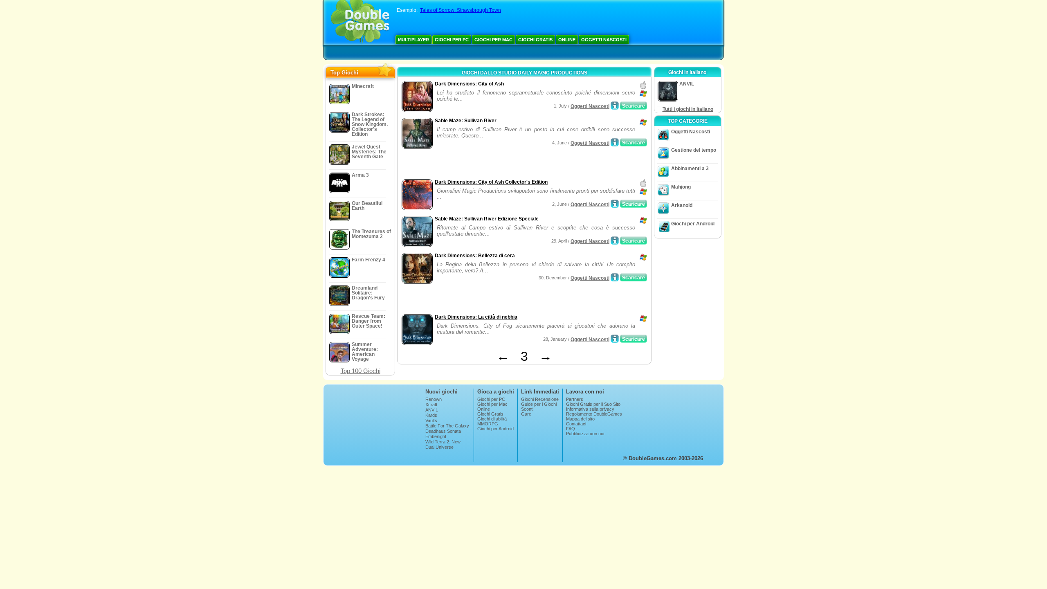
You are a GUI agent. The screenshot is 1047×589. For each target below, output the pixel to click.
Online (566, 39)
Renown (433, 399)
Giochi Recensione (540, 399)
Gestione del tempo (693, 150)
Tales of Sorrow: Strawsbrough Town (460, 10)
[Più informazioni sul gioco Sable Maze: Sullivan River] (615, 142)
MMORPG (487, 423)
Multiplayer (413, 39)
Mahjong (681, 187)
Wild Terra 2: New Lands (443, 444)
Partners (574, 399)
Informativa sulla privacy (590, 409)
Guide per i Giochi (539, 404)
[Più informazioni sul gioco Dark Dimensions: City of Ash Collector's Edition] (615, 204)
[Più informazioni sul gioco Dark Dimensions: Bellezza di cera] (615, 277)
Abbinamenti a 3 (690, 168)
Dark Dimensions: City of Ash (469, 84)
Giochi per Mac (493, 39)
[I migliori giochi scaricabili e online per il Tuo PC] (360, 22)
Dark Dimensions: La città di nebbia (476, 317)
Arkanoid (681, 205)
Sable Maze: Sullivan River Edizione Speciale (487, 219)
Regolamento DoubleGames (594, 413)
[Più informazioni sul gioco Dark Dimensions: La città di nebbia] (615, 339)
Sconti (527, 409)
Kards (431, 415)
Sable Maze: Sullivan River (466, 121)
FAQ (570, 428)
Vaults (431, 420)
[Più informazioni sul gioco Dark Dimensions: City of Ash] (615, 105)
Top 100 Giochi (360, 370)
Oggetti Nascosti (604, 39)
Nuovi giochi (441, 392)
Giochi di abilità (492, 418)
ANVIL (431, 409)
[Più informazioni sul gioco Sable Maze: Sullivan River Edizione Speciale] (615, 240)
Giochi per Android (692, 224)
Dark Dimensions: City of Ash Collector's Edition (491, 182)
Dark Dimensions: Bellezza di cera (475, 256)
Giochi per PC (452, 39)
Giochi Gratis (535, 39)
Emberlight (435, 436)
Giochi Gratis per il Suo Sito (593, 404)
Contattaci (576, 423)
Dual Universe (439, 447)
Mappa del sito (580, 418)
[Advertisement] (495, 165)
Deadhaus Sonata (443, 431)
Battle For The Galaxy (447, 425)
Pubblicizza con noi (585, 433)
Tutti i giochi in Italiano (688, 109)
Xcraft (431, 404)
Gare (526, 413)
